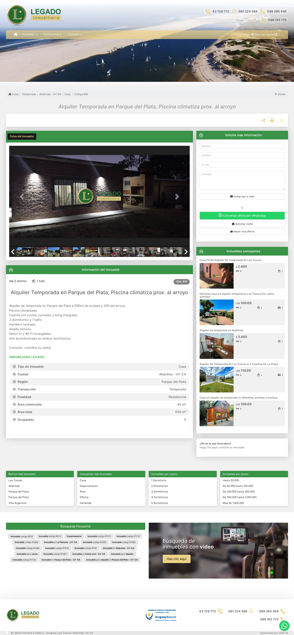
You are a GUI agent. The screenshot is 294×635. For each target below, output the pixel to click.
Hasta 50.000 (231, 480)
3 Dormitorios (159, 491)
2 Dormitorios (159, 486)
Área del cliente (264, 34)
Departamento (89, 486)
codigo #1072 (99, 536)
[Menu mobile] (16, 35)
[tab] (21, 136)
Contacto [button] (73, 34)
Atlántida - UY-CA (50, 94)
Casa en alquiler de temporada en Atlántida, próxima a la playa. (239, 397)
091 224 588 (248, 11)
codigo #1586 (124, 542)
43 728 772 (220, 11)
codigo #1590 (27, 548)
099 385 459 (277, 11)
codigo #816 (22, 536)
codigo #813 (50, 536)
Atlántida (14, 486)
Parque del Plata (19, 491)
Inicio (15, 94)
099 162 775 (277, 20)
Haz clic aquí (176, 559)
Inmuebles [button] (28, 34)
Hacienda (85, 503)
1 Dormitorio (158, 480)
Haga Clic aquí (208, 447)
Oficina (84, 497)
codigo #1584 (26, 542)
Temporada (29, 94)
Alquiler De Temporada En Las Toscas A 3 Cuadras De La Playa (239, 364)
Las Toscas (15, 480)
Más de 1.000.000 (233, 503)
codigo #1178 (128, 536)
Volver (281, 94)
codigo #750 (86, 548)
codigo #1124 (24, 559)
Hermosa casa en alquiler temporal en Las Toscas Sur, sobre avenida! (237, 295)
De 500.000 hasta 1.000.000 (240, 497)
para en (112, 559)
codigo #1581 (55, 554)
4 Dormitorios (159, 497)
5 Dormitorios (159, 503)
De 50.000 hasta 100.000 (238, 486)
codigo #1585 (94, 542)
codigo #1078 (57, 548)
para (27, 554)
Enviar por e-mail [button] (243, 196)
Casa (67, 94)
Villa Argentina (18, 503)
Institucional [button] (51, 34)
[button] (22, 196)
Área (83, 491)
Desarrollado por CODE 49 (274, 633)
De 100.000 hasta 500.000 (239, 491)
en (60, 542)
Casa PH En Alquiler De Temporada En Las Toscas (230, 260)
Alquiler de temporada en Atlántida (221, 330)
